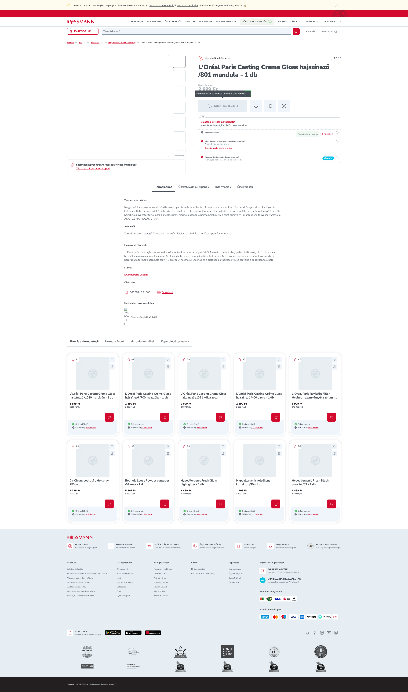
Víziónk (120, 578)
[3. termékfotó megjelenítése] (179, 92)
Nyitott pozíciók (198, 569)
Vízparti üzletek (160, 587)
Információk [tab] (223, 187)
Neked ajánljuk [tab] (114, 341)
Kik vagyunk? (122, 569)
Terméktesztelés (161, 595)
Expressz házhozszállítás (161, 5)
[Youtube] (329, 633)
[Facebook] (315, 633)
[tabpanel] (204, 261)
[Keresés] (296, 31)
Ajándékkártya (160, 578)
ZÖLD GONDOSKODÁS (254, 21)
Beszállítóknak (235, 578)
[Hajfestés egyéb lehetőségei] (102, 42)
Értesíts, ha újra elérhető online (218, 148)
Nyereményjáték (123, 595)
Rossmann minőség (125, 573)
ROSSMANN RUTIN (226, 21)
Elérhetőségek (235, 569)
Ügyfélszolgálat (235, 573)
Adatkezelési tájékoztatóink (78, 582)
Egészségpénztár (161, 582)
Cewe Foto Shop (161, 573)
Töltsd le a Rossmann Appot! (93, 168)
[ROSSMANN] (79, 537)
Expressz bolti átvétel (187, 5)
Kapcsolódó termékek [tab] (175, 341)
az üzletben (91, 427)
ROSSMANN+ (154, 21)
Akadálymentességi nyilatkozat (80, 595)
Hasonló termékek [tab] (142, 341)
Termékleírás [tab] (163, 187)
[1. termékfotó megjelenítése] (179, 61)
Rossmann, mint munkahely (203, 573)
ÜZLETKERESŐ (173, 21)
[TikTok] (308, 633)
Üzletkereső (234, 582)
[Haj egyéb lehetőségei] (84, 42)
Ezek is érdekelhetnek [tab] (84, 341)
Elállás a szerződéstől (76, 587)
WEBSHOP (137, 21)
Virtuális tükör (160, 591)
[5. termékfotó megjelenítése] (179, 122)
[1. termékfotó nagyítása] (118, 106)
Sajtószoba (121, 587)
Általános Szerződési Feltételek (80, 578)
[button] (290, 21)
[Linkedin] (336, 633)
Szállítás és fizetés (75, 569)
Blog (119, 591)
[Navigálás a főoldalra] (80, 22)
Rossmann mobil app (163, 569)
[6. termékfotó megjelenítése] (179, 137)
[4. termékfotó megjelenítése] (179, 107)
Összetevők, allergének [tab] (193, 187)
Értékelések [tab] (245, 187)
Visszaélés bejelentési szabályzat (81, 591)
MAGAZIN (190, 21)
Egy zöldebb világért (125, 582)
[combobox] (196, 31)
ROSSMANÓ (205, 21)
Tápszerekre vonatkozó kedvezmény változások (87, 573)
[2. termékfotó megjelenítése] (179, 76)
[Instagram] (322, 633)
